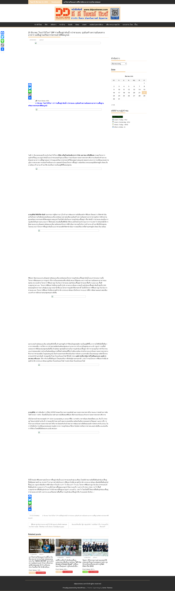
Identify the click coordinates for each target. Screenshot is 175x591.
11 (124, 89)
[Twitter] (68, 88)
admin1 (41, 40)
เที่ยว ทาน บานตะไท (113, 25)
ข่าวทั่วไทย (38, 25)
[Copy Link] (68, 94)
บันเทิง (70, 25)
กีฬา (46, 25)
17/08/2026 (33, 554)
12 (129, 89)
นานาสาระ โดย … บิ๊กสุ (130, 25)
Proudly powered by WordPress (74, 588)
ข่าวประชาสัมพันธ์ (34, 515)
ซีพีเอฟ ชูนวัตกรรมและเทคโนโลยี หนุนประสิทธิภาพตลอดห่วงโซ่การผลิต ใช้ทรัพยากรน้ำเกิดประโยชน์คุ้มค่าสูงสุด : (48, 525)
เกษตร (84, 25)
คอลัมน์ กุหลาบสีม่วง (96, 25)
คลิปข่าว (53, 25)
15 (144, 89)
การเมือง (85, 572)
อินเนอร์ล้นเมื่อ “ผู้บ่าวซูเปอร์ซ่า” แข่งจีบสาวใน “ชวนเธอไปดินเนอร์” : (90, 525)
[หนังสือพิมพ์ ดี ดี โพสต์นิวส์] (30, 24)
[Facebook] (68, 85)
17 (119, 93)
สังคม (77, 25)
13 (134, 89)
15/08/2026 (87, 557)
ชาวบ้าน (62, 25)
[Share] (68, 97)
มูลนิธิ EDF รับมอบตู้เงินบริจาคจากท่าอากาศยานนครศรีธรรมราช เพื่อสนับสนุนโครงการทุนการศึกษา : (94, 2)
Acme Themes (107, 588)
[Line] (68, 91)
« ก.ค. (113, 105)
